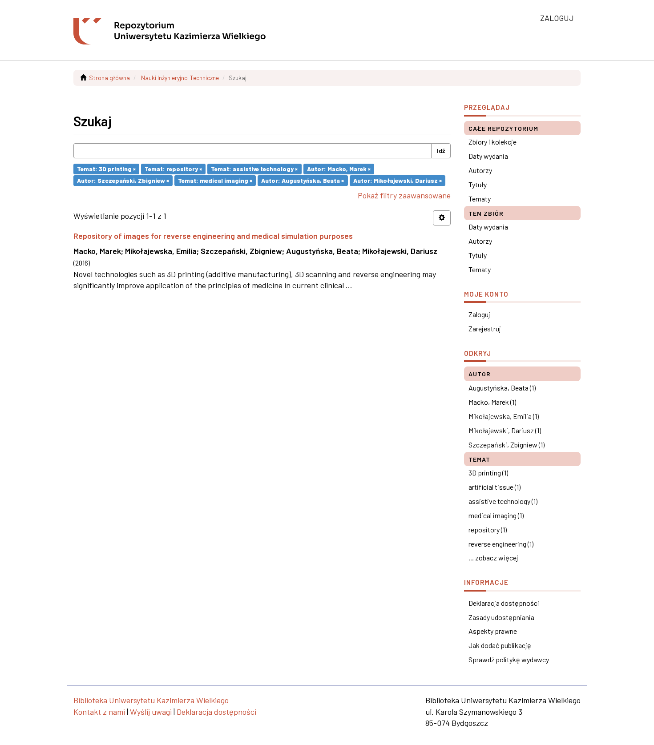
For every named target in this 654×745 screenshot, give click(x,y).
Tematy (479, 198)
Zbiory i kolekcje (492, 141)
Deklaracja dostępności (503, 603)
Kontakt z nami (99, 712)
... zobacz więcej (493, 557)
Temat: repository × (173, 169)
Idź (441, 150)
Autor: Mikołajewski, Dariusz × (397, 180)
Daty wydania (488, 156)
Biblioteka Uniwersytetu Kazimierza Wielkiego (151, 700)
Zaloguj (479, 314)
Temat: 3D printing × (106, 169)
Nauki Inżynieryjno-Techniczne (180, 77)
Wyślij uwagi (151, 712)
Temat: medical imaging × (215, 180)
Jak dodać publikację (499, 645)
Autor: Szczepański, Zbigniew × (123, 180)
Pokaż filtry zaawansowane (404, 195)
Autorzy (480, 170)
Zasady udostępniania (501, 617)
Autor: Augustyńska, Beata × (302, 180)
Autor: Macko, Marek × (339, 169)
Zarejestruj (484, 328)
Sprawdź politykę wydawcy (508, 659)
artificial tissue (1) (494, 487)
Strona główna (109, 77)
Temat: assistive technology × (254, 169)
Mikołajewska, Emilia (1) (503, 416)
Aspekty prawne (492, 631)
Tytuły (477, 184)
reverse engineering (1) (500, 544)
